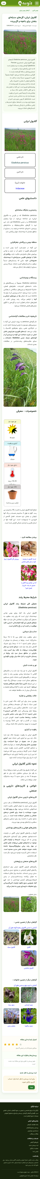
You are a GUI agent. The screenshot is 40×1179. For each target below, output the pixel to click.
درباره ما (36, 1176)
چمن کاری (35, 10)
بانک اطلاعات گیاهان (32, 1125)
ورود (3, 3)
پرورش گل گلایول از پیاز (11, 559)
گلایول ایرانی (30, 121)
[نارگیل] (25, 3)
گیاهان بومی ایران (24, 10)
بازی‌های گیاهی (34, 1142)
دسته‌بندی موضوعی (33, 1131)
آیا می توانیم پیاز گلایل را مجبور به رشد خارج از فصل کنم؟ (28, 586)
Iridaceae (20, 188)
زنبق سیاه (11, 1005)
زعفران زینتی (11, 1026)
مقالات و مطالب (34, 1134)
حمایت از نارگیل (34, 1148)
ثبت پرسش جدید (33, 1145)
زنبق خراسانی (29, 1005)
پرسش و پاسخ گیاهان (32, 1128)
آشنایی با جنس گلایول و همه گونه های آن (23, 927)
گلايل (28, 947)
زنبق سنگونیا (29, 1026)
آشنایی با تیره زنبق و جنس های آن (25, 985)
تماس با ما (35, 1152)
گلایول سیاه (11, 947)
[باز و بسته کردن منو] (37, 3)
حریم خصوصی (23, 1176)
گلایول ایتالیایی (28, 968)
